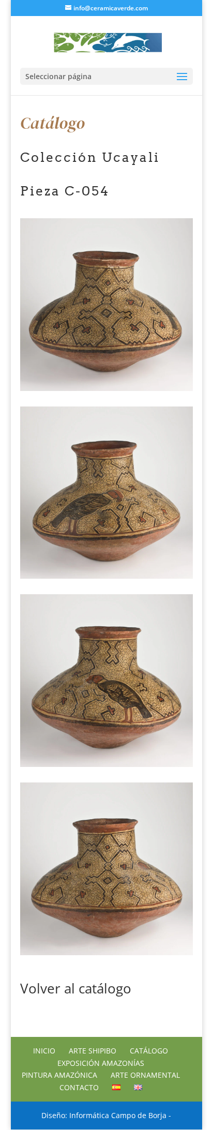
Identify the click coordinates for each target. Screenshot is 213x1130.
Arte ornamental (145, 1075)
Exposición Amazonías (100, 1063)
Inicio (44, 1051)
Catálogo (149, 1051)
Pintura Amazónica (59, 1075)
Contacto (79, 1087)
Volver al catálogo (75, 988)
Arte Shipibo (92, 1051)
